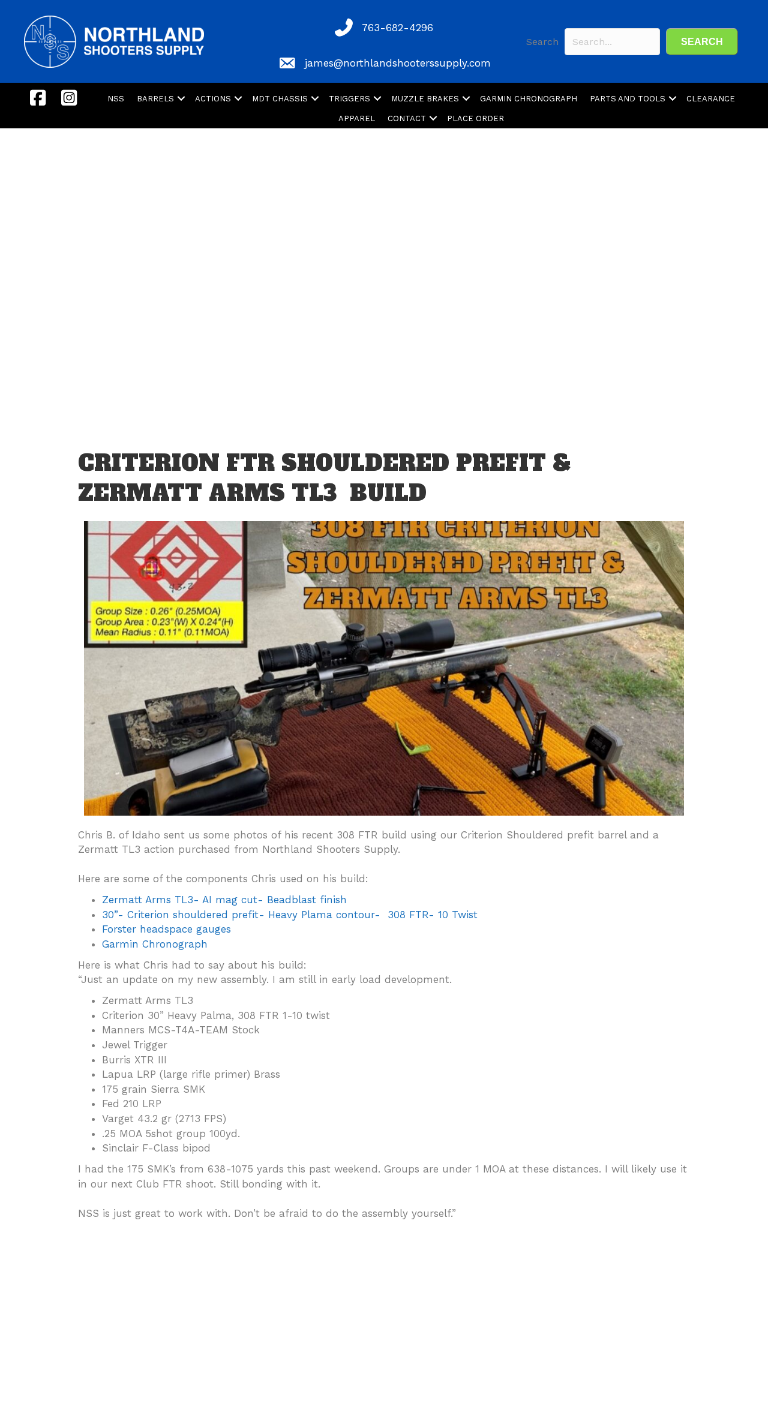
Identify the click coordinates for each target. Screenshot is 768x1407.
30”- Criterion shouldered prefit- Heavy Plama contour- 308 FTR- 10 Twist (290, 915)
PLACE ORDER (475, 118)
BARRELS (155, 98)
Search (542, 41)
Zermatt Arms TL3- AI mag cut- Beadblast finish (224, 900)
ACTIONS (213, 98)
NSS (115, 98)
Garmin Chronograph (155, 944)
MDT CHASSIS (280, 98)
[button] (702, 41)
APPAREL (356, 118)
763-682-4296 (397, 28)
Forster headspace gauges (166, 929)
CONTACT (407, 118)
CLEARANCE (710, 98)
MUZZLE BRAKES (425, 98)
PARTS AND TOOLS (627, 98)
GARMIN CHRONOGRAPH (528, 98)
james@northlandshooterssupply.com (398, 63)
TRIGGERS (349, 98)
